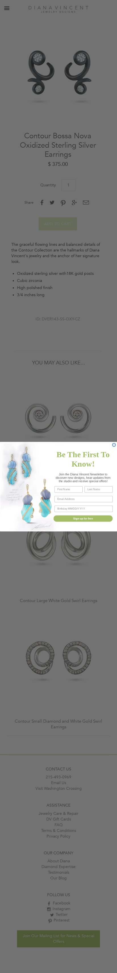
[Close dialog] (114, 444)
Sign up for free (83, 518)
